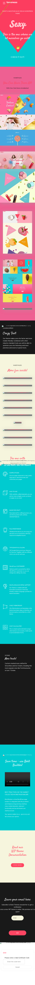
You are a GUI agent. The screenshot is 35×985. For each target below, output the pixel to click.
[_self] (5, 474)
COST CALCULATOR (15, 626)
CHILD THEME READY (15, 605)
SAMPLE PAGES (14, 473)
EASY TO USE (13, 491)
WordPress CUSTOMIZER (16, 566)
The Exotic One (17, 232)
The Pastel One (17, 177)
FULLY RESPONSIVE (15, 529)
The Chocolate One (17, 281)
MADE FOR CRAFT (14, 510)
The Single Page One (17, 309)
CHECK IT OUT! (17, 57)
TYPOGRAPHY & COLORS (17, 548)
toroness (12, 2)
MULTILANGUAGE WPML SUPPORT (20, 585)
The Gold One (17, 120)
